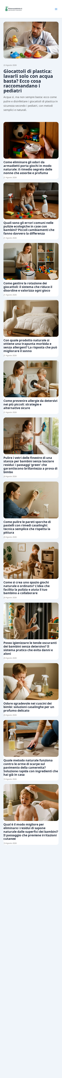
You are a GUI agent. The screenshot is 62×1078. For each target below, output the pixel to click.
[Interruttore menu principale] (56, 9)
